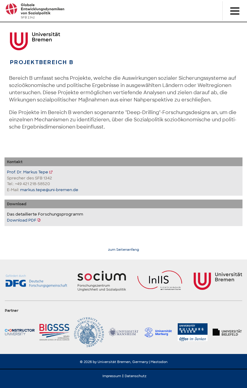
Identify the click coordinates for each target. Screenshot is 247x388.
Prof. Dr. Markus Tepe (27, 172)
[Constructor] (20, 332)
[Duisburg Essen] (193, 332)
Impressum (111, 376)
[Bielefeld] (227, 332)
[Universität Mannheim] (124, 332)
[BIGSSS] (54, 332)
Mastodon (159, 362)
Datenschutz (135, 376)
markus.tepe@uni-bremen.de (49, 189)
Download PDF (21, 220)
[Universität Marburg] (158, 332)
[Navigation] (234, 10)
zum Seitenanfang (123, 250)
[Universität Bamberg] (89, 332)
